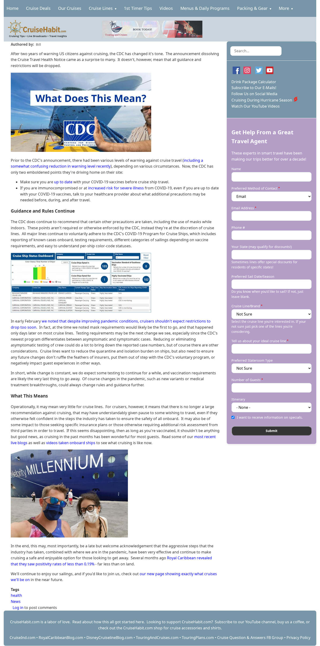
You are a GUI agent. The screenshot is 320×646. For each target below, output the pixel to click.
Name (236, 169)
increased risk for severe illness (116, 188)
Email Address (242, 208)
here (140, 621)
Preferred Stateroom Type (252, 360)
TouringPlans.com (198, 637)
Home (13, 8)
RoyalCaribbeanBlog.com (61, 637)
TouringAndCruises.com (157, 637)
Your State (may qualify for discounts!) (261, 246)
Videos (166, 8)
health (16, 595)
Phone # (238, 227)
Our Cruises (69, 8)
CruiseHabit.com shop (143, 628)
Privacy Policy (298, 637)
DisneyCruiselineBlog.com (109, 637)
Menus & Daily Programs (205, 8)
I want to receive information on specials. (270, 417)
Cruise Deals (38, 8)
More (284, 8)
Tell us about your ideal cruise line (258, 341)
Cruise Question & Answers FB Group (250, 637)
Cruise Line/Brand (245, 306)
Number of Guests (245, 380)
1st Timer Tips (138, 8)
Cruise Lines (101, 8)
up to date (63, 181)
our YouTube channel (256, 621)
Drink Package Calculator (253, 81)
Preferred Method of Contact (254, 188)
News (16, 601)
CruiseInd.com (22, 637)
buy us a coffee (290, 621)
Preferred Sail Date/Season (252, 276)
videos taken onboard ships (70, 442)
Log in (18, 607)
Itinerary (238, 399)
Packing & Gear (252, 8)
